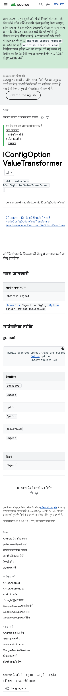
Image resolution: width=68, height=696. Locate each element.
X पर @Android (11, 582)
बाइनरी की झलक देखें (13, 556)
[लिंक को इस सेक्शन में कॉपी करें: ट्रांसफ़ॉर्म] (18, 338)
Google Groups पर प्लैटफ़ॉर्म (17, 606)
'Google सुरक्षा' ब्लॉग (13, 600)
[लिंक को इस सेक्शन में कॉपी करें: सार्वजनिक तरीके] (36, 327)
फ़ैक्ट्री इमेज (8, 561)
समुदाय (29, 675)
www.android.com (13, 644)
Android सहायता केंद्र (13, 632)
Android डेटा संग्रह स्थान (15, 538)
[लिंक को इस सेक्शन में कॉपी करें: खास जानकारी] (32, 274)
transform (13, 305)
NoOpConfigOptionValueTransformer (28, 221)
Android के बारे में (12, 675)
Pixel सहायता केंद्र (11, 638)
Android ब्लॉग (10, 594)
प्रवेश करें (59, 4)
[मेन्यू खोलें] (5, 4)
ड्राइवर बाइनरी (9, 567)
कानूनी (40, 675)
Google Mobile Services (16, 650)
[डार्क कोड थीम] (63, 349)
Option (54, 305)
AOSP (6, 110)
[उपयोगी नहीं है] (47, 117)
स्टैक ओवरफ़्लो (10, 656)
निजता (8, 680)
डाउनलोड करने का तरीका (15, 550)
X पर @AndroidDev (13, 588)
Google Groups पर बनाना (16, 611)
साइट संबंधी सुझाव (26, 680)
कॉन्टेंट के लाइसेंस (48, 507)
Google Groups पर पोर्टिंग (16, 617)
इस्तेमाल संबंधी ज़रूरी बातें (14, 544)
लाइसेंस (52, 675)
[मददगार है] (42, 117)
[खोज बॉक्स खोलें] (41, 4)
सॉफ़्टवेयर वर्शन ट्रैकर (12, 661)
